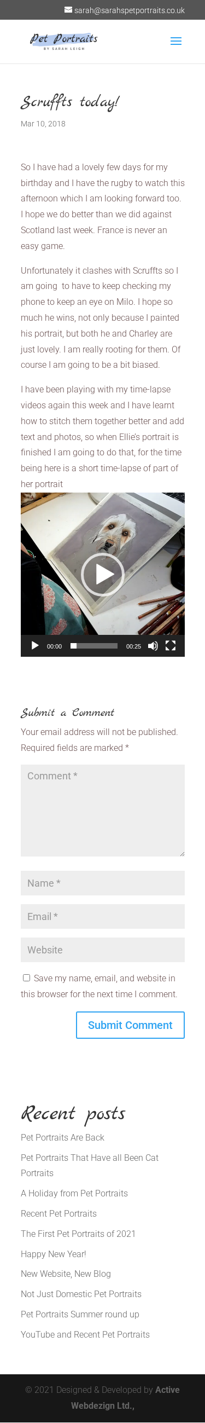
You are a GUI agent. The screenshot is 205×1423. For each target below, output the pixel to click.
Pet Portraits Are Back (62, 1137)
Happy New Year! (53, 1254)
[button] (103, 575)
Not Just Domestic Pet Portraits (81, 1294)
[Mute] (153, 645)
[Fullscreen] (170, 645)
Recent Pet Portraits (59, 1213)
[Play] (35, 645)
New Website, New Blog (66, 1274)
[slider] (94, 646)
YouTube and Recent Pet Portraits (85, 1334)
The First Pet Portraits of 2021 (78, 1234)
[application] (103, 575)
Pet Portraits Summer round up (80, 1314)
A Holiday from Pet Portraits (74, 1193)
